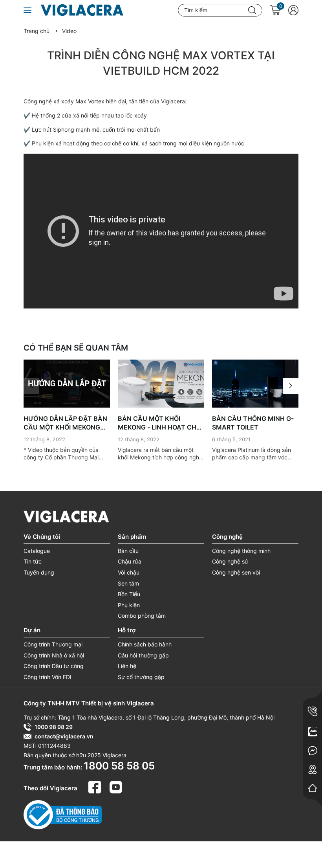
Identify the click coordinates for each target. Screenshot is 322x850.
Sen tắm (128, 583)
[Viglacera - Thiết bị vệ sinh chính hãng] (91, 10)
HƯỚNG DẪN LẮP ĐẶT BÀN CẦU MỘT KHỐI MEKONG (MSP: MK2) (65, 423)
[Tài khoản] (293, 10)
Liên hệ (127, 666)
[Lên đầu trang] (310, 811)
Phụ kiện (129, 605)
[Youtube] (116, 786)
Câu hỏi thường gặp (143, 655)
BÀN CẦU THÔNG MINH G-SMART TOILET (253, 423)
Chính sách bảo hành (145, 644)
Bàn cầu (128, 550)
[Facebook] (95, 786)
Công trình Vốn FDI (47, 677)
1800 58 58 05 (119, 766)
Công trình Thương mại (53, 644)
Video (69, 31)
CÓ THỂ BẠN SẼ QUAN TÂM (76, 347)
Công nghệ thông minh (241, 550)
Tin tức (33, 561)
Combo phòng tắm (142, 615)
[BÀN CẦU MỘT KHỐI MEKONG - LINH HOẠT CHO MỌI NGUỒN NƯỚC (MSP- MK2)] (161, 384)
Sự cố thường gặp (141, 677)
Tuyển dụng (39, 572)
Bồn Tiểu (129, 594)
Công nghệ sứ (230, 561)
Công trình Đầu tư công (54, 666)
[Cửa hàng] (312, 769)
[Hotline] (312, 711)
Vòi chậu (128, 572)
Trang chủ (36, 31)
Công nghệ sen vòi (236, 572)
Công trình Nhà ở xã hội (54, 655)
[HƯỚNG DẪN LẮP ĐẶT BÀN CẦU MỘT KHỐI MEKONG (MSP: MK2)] (67, 384)
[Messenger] (312, 750)
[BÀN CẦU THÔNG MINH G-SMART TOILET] (255, 384)
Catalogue (37, 550)
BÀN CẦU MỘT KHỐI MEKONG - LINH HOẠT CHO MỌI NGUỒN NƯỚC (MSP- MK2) (159, 423)
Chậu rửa (129, 561)
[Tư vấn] (312, 731)
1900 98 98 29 (54, 726)
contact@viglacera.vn (64, 736)
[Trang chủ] (312, 788)
